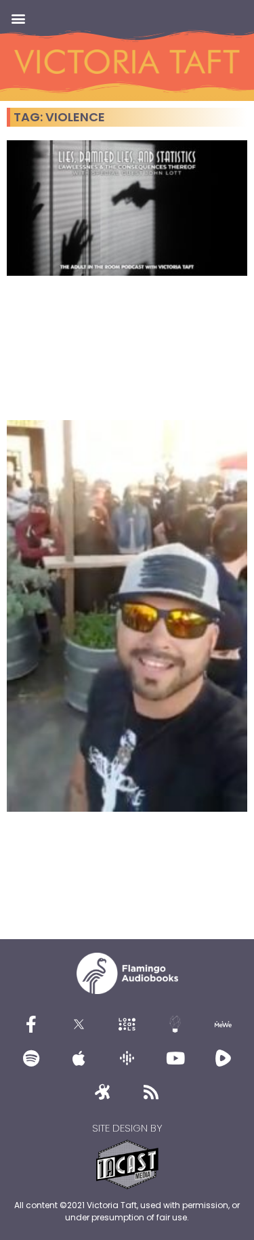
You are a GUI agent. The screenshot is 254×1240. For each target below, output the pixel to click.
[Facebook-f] (31, 1024)
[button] (18, 18)
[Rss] (151, 1092)
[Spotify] (31, 1058)
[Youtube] (175, 1058)
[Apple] (79, 1058)
